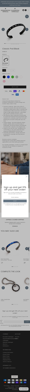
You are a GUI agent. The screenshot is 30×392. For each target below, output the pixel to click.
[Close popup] (27, 176)
